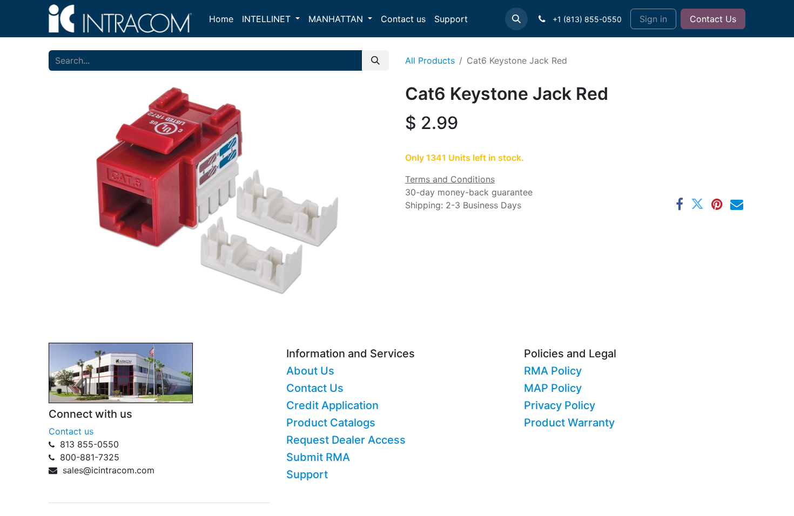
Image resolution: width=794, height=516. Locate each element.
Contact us (71, 431)
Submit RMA (318, 457)
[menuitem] (221, 19)
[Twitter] (697, 204)
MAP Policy (553, 388)
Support (307, 474)
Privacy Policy (559, 405)
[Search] (375, 60)
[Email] (736, 204)
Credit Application (332, 405)
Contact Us (713, 18)
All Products (430, 60)
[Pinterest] (717, 204)
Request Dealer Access (346, 439)
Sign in (653, 18)
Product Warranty (569, 422)
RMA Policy (553, 370)
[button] (516, 19)
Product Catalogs (330, 422)
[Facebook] (679, 204)
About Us (310, 370)
